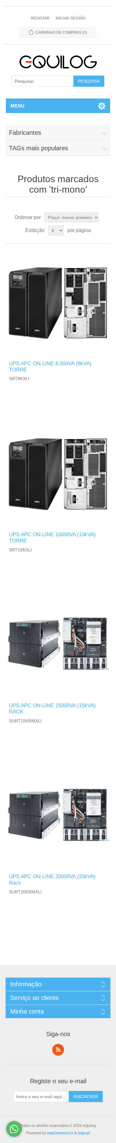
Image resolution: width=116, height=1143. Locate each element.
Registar (40, 18)
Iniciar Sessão (70, 18)
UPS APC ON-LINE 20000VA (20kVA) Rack (52, 880)
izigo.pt (84, 1133)
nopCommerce (60, 1133)
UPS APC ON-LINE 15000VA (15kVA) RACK (52, 709)
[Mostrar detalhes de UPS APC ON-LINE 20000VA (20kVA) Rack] (58, 815)
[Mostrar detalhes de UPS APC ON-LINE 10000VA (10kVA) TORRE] (58, 473)
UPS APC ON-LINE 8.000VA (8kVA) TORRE (50, 367)
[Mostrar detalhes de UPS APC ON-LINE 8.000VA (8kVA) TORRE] (58, 302)
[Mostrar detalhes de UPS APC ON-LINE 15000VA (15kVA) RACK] (58, 644)
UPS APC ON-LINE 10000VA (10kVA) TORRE (52, 538)
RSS (58, 1050)
